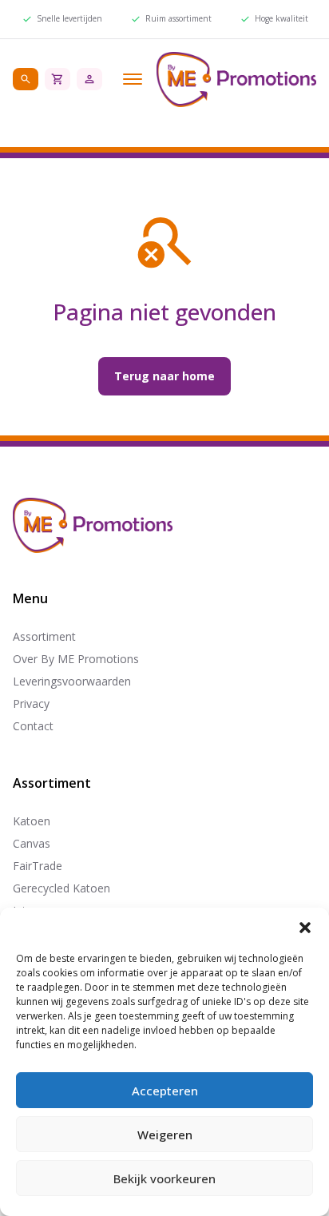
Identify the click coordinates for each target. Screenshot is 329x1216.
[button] (305, 928)
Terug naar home (164, 375)
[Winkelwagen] (57, 79)
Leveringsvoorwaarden (72, 681)
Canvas (31, 843)
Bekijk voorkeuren (164, 1178)
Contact (33, 725)
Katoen (31, 821)
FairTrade (37, 865)
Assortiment (44, 636)
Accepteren (165, 1091)
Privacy (31, 703)
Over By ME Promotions (76, 658)
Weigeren (164, 1134)
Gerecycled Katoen (61, 888)
